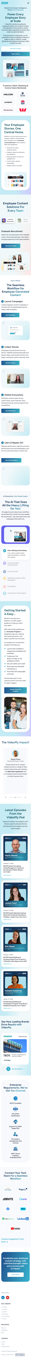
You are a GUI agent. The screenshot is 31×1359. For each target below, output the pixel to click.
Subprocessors (5, 1346)
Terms (3, 1344)
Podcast (3, 1328)
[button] (28, 3)
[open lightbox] (15, 68)
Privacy (3, 1342)
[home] (4, 3)
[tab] (8, 220)
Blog (2, 1332)
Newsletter (4, 1330)
